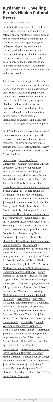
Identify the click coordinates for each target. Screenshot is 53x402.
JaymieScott (39, 287)
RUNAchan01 (30, 244)
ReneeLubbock (10, 341)
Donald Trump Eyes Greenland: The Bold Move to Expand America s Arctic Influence (24, 194)
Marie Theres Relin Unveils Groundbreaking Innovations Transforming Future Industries (26, 183)
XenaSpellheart (33, 167)
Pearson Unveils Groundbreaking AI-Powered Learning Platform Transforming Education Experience (25, 175)
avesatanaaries (41, 198)
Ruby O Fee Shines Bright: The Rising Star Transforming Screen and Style (26, 241)
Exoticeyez (27, 256)
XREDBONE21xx (13, 190)
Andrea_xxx (9, 283)
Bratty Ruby (24, 264)
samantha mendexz (15, 364)
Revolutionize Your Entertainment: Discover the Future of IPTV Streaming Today (26, 221)
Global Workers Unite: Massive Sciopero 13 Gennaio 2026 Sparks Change (23, 325)
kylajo (26, 225)
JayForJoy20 (23, 298)
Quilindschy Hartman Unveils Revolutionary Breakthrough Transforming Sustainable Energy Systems (26, 252)
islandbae (23, 237)
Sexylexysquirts (33, 306)
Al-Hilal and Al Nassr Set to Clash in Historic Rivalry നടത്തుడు (26, 260)
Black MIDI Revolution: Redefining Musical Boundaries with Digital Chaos (26, 302)
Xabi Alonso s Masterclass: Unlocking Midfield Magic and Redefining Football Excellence (26, 268)
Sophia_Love (9, 159)
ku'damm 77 (8, 22)
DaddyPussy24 (10, 348)
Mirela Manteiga (11, 356)
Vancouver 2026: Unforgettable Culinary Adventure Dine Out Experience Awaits (26, 163)
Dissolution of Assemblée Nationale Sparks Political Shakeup (23, 368)
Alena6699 (34, 179)
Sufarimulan (42, 329)
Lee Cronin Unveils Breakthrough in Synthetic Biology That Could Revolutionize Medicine (26, 210)
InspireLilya (27, 321)
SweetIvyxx (21, 372)
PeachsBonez (34, 206)
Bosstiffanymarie (13, 217)
